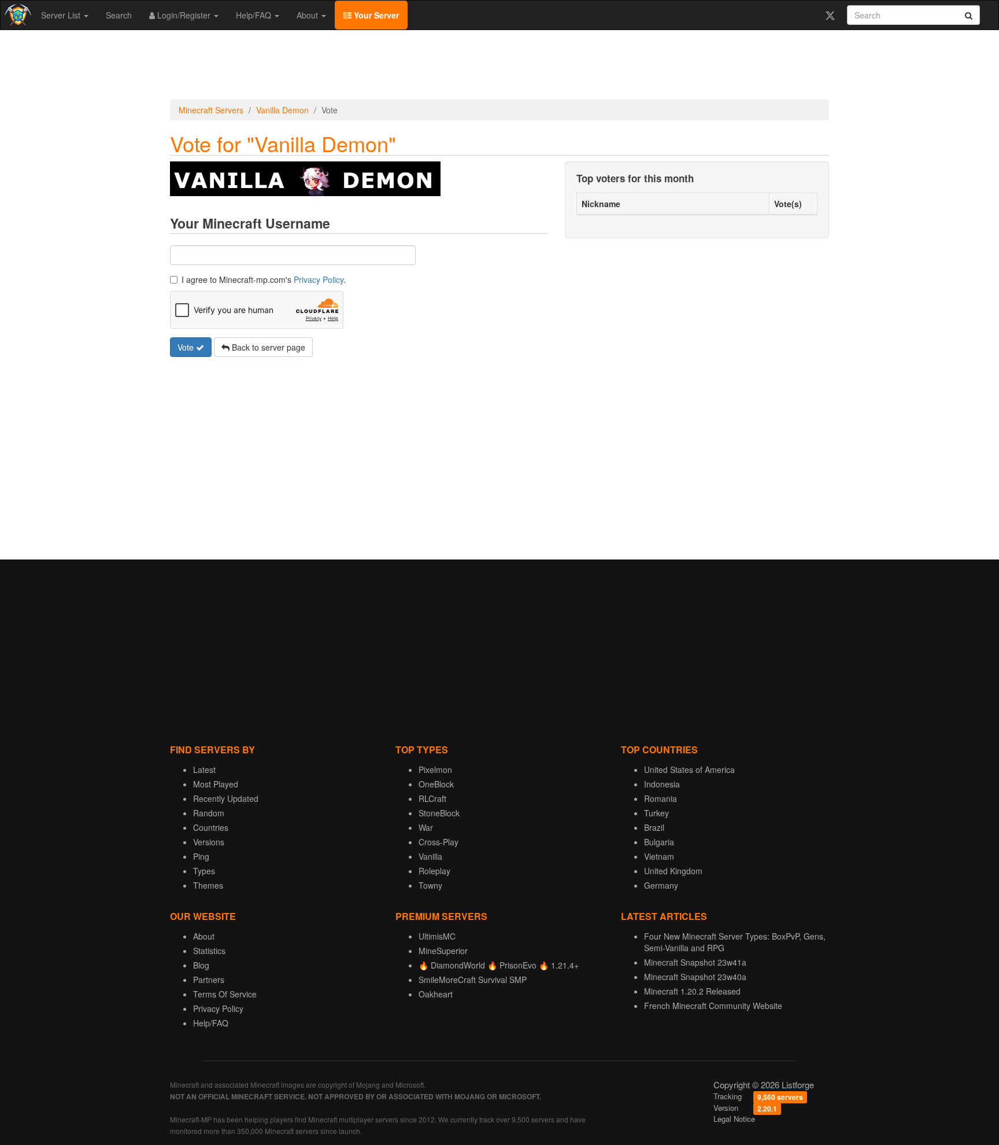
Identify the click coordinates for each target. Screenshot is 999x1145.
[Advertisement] (499, 65)
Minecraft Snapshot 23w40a (695, 976)
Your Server (375, 15)
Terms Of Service (225, 994)
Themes (208, 885)
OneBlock (436, 784)
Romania (660, 798)
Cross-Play (438, 842)
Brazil (654, 827)
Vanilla (430, 856)
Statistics (209, 950)
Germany (661, 885)
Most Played (215, 784)
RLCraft (432, 798)
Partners (208, 979)
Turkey (656, 813)
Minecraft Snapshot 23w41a (695, 962)
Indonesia (662, 784)
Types (204, 871)
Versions (208, 842)
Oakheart (436, 994)
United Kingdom (673, 871)
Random (208, 813)
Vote (186, 347)
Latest (204, 769)
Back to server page (267, 347)
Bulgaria (659, 842)
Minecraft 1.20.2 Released (692, 991)
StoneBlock (439, 813)
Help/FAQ (254, 15)
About (308, 15)
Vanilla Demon (282, 110)
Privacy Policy (318, 279)
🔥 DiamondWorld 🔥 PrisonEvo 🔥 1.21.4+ (499, 965)
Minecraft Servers (211, 110)
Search (119, 15)
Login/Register (184, 15)
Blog (201, 965)
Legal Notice (734, 1118)
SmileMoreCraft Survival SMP (473, 979)
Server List (62, 15)
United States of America (689, 769)
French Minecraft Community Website (713, 1005)
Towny (430, 885)
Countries (210, 827)
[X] (830, 15)
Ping (201, 856)
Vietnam (659, 856)
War (426, 827)
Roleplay (434, 871)
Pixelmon (435, 769)
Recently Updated (225, 798)
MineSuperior (443, 950)
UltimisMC (437, 936)
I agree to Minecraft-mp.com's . (264, 279)
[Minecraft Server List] (16, 15)
